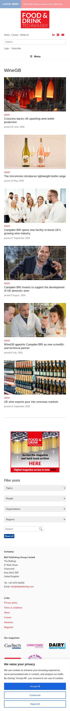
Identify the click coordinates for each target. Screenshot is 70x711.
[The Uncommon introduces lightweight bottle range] (35, 168)
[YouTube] (62, 34)
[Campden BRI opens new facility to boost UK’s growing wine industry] (35, 222)
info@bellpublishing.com (22, 586)
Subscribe (16, 48)
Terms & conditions (13, 607)
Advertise (8, 622)
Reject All (35, 704)
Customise (35, 695)
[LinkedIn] (53, 34)
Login (6, 48)
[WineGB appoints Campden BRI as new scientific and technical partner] (35, 337)
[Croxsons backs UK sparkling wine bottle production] (35, 111)
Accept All (35, 686)
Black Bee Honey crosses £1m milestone (42, 4)
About (7, 35)
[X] (58, 34)
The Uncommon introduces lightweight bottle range (35, 176)
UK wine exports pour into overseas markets (31, 401)
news (7, 115)
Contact (15, 35)
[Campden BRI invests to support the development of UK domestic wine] (35, 279)
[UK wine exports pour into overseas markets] (35, 394)
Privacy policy (10, 603)
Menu (37, 56)
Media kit (24, 35)
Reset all (9, 536)
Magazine (8, 627)
